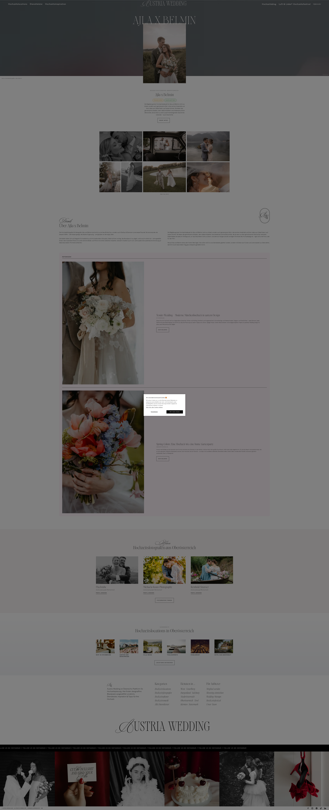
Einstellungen (154, 411)
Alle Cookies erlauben (175, 411)
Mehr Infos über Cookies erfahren (154, 407)
